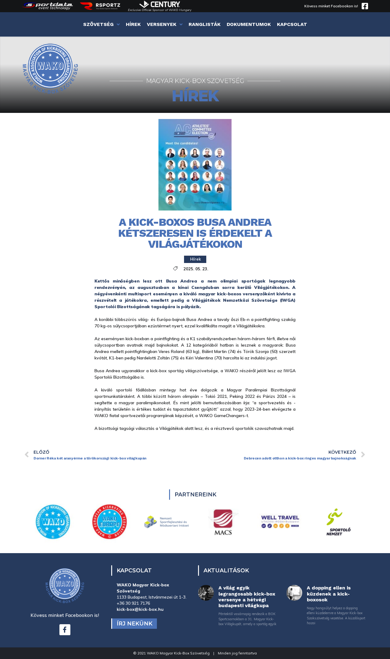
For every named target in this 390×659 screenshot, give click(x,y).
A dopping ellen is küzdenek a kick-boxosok (329, 593)
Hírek (195, 259)
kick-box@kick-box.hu (140, 609)
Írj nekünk (134, 623)
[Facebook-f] (64, 629)
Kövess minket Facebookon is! (331, 6)
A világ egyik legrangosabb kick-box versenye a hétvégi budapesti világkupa (246, 596)
